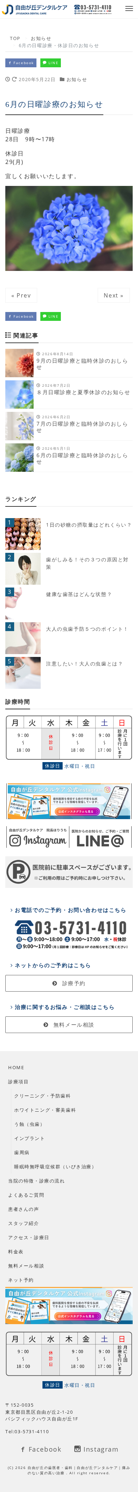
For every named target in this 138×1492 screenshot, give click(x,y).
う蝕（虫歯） (29, 1124)
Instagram (100, 1449)
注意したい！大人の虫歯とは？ (84, 663)
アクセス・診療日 (29, 1237)
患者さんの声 (23, 1209)
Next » (114, 295)
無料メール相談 (72, 1024)
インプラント (29, 1138)
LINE (52, 62)
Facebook (23, 62)
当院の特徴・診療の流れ (36, 1181)
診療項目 (18, 1081)
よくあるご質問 (26, 1195)
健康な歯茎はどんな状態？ (79, 594)
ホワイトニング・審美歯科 (45, 1110)
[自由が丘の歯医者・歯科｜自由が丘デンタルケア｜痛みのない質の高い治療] (34, 9)
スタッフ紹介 (23, 1223)
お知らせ (77, 79)
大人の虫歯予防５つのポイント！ (87, 628)
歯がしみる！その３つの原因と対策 (87, 563)
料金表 (16, 1251)
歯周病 (22, 1152)
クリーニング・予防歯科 (42, 1096)
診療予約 (73, 983)
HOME (16, 1067)
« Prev (21, 295)
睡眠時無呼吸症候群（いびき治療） (55, 1166)
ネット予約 (21, 1280)
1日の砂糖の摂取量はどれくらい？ (89, 524)
